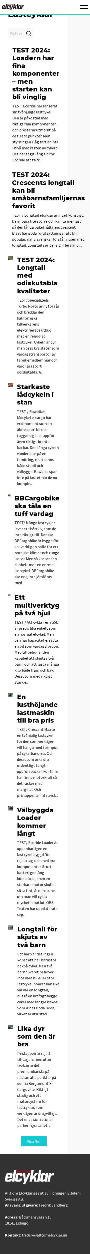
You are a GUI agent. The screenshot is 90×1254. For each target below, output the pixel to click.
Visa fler (34, 1141)
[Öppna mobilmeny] (84, 7)
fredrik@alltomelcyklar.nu (44, 1235)
